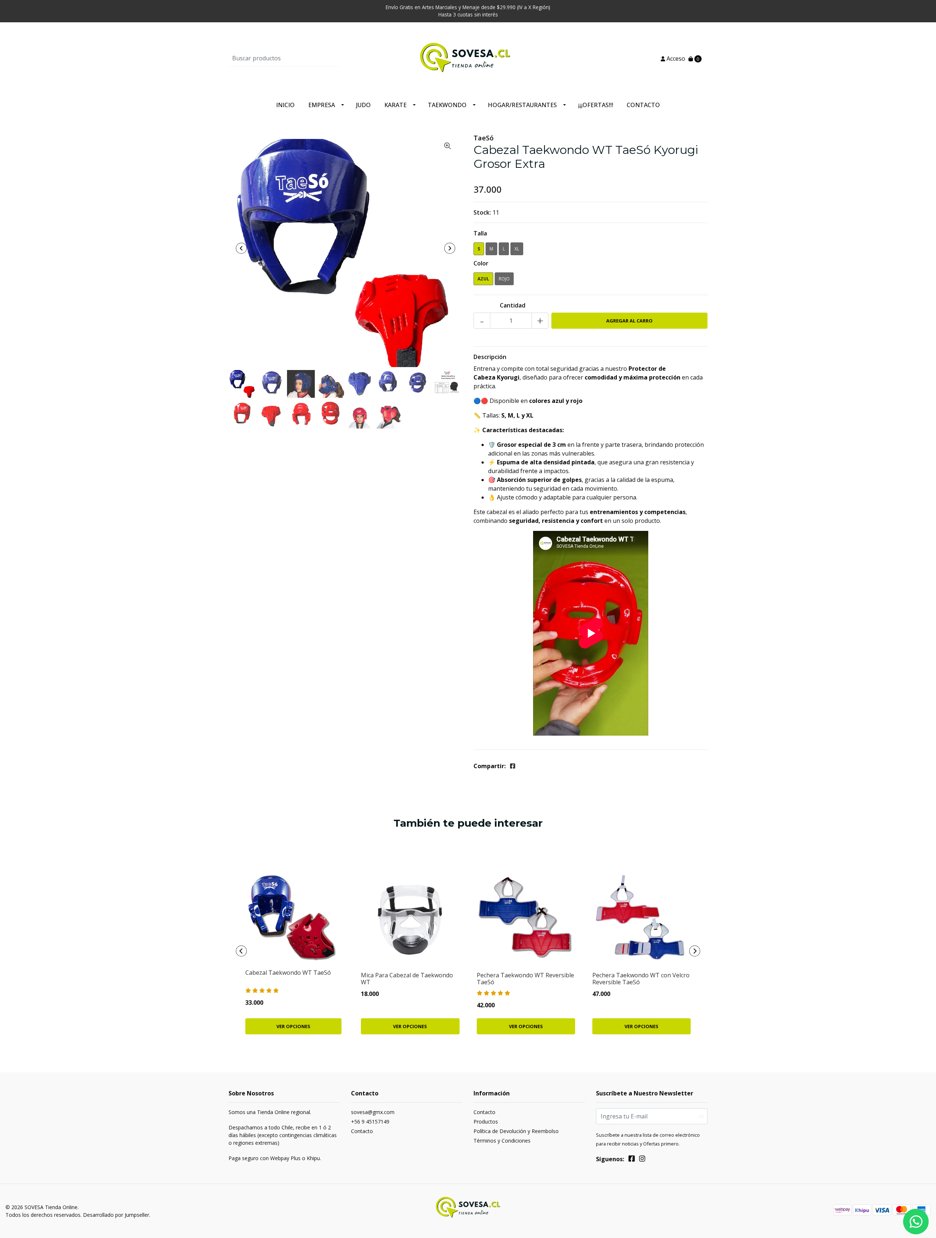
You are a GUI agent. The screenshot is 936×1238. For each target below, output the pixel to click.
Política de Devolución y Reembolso (516, 1131)
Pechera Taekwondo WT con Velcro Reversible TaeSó (641, 978)
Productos (485, 1121)
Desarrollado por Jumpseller (116, 1214)
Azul (483, 279)
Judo (363, 105)
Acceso (675, 58)
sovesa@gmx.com (373, 1112)
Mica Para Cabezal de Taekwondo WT (407, 978)
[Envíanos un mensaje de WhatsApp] (916, 1221)
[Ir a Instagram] (642, 1160)
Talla (480, 233)
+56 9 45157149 (370, 1121)
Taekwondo (447, 105)
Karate (395, 105)
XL (516, 249)
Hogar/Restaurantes (522, 105)
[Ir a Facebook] (632, 1160)
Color (480, 263)
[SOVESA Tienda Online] (468, 58)
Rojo (504, 279)
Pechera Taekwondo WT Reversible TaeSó (525, 978)
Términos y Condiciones (502, 1140)
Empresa (321, 105)
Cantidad (512, 305)
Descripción (489, 357)
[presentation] (241, 248)
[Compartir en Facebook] (512, 766)
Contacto (643, 105)
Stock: (482, 212)
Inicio (285, 105)
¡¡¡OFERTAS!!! (595, 105)
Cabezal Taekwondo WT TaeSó (288, 973)
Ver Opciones (293, 1026)
